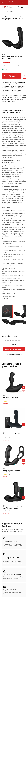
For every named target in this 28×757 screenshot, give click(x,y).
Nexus (3, 54)
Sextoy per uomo (10, 16)
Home (3, 16)
